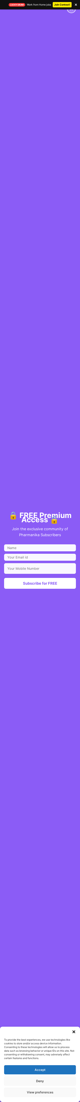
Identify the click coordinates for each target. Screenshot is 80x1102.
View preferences (40, 1092)
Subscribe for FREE (40, 583)
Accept (40, 1070)
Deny (40, 1081)
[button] (74, 1032)
